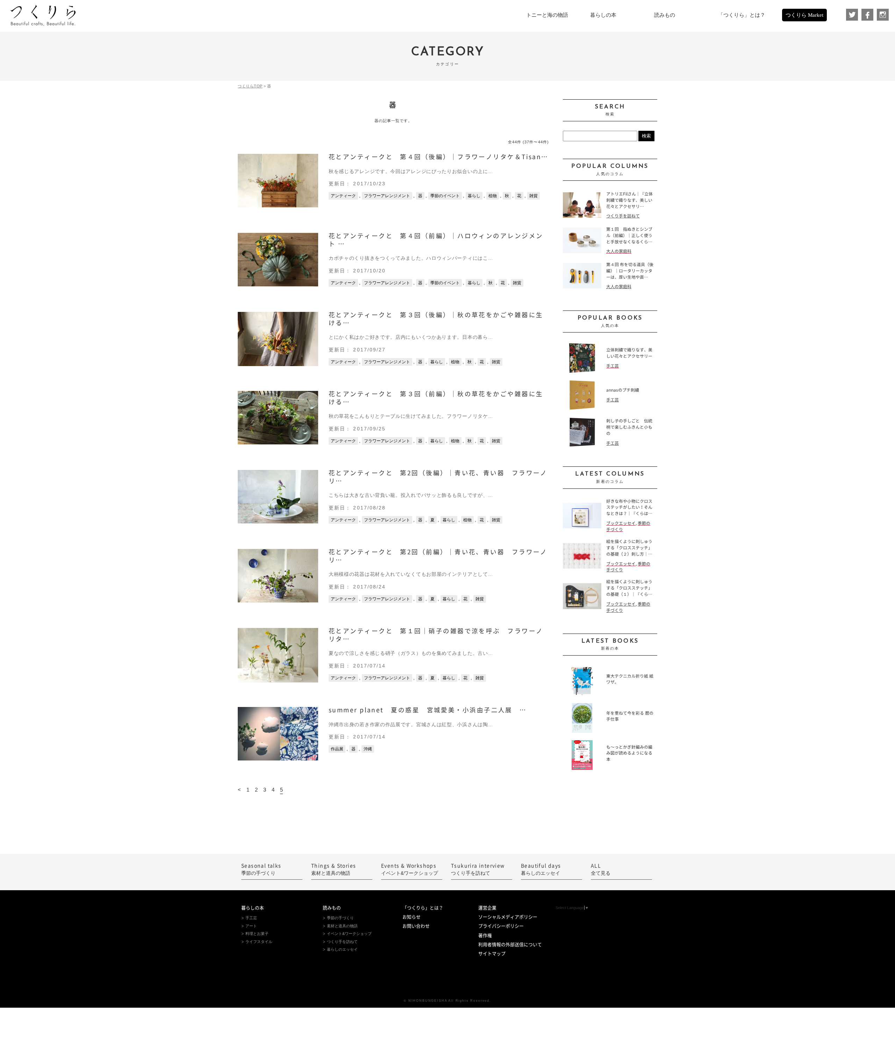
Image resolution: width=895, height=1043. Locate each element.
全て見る (600, 869)
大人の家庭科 (618, 251)
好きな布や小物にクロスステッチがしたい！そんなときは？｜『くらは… (629, 507)
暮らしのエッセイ (541, 869)
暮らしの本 (252, 908)
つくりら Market (804, 15)
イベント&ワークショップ (409, 869)
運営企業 (487, 908)
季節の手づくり (261, 869)
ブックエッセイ (621, 523)
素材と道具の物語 (333, 869)
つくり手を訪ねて (623, 216)
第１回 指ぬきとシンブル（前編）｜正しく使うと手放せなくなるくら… (629, 235)
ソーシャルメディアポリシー (507, 917)
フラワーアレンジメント (387, 195)
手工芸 (612, 366)
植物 (492, 195)
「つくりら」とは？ (422, 908)
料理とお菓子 (256, 933)
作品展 (337, 748)
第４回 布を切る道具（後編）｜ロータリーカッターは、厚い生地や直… (629, 271)
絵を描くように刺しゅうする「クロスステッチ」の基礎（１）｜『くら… (629, 588)
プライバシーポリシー (501, 926)
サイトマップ (492, 953)
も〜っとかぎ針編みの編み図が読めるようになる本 (629, 753)
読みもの (332, 908)
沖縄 (368, 748)
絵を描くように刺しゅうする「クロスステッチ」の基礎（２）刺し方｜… (629, 548)
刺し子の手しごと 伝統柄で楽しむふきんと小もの (629, 427)
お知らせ (411, 917)
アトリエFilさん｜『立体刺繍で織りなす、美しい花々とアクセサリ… (629, 200)
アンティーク (343, 195)
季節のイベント (445, 195)
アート (251, 926)
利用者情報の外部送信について (510, 944)
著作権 (485, 935)
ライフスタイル (258, 942)
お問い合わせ (416, 926)
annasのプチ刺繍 (622, 390)
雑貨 (533, 195)
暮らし (474, 195)
